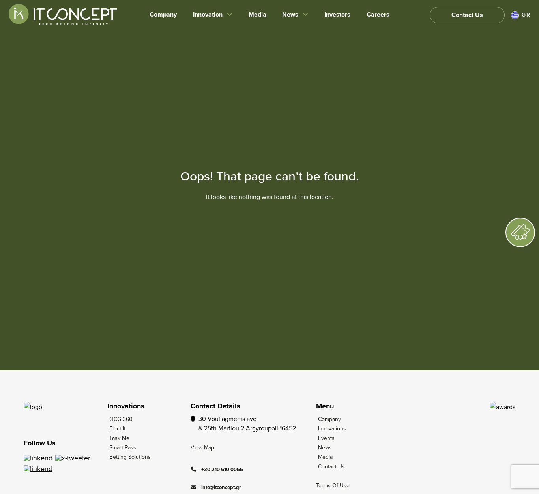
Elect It (117, 428)
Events (326, 438)
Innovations (332, 428)
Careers (378, 14)
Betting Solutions (130, 457)
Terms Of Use (333, 485)
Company (163, 14)
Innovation (208, 14)
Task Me (119, 438)
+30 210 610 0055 (221, 469)
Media (257, 14)
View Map (202, 447)
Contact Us (467, 14)
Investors (337, 14)
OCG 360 (121, 419)
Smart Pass (122, 447)
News (290, 14)
